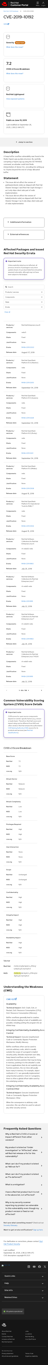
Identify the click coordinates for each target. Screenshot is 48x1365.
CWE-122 (10, 999)
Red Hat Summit (7, 1342)
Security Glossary (10, 1225)
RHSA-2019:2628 (28, 418)
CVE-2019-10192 (28, 11)
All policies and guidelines (10, 1356)
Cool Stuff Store (30, 1339)
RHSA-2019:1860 (28, 564)
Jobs (26, 1331)
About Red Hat (6, 1331)
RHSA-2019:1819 (27, 601)
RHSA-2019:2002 (28, 347)
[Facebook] (39, 1267)
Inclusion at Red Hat (8, 1339)
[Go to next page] (41, 690)
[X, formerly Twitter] (45, 1267)
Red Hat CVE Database (11, 11)
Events (4, 1334)
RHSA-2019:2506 (28, 526)
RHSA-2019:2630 (28, 383)
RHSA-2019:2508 (28, 488)
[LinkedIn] (28, 1267)
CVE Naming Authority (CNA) (18, 728)
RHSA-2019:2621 (27, 453)
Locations (28, 1334)
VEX (5, 24)
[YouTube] (34, 1267)
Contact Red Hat (7, 1336)
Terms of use (29, 1353)
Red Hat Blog (29, 1336)
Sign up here (38, 1230)
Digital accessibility (31, 1356)
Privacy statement (7, 1353)
